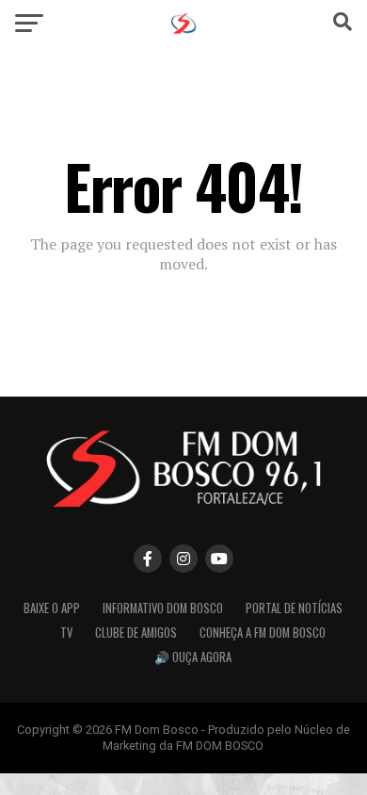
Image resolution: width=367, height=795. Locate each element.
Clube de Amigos (136, 632)
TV (66, 632)
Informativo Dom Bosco (163, 608)
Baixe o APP (52, 608)
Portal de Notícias (294, 608)
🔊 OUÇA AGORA (192, 657)
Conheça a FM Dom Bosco (262, 632)
